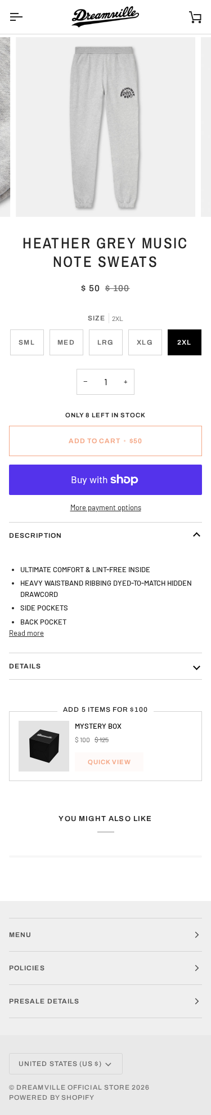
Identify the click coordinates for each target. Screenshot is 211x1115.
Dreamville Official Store (73, 1087)
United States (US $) (60, 1064)
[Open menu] (26, 17)
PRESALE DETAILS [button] (44, 1001)
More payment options (105, 507)
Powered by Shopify (52, 1097)
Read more (26, 632)
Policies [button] (27, 968)
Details (25, 666)
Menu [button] (20, 935)
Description (35, 535)
